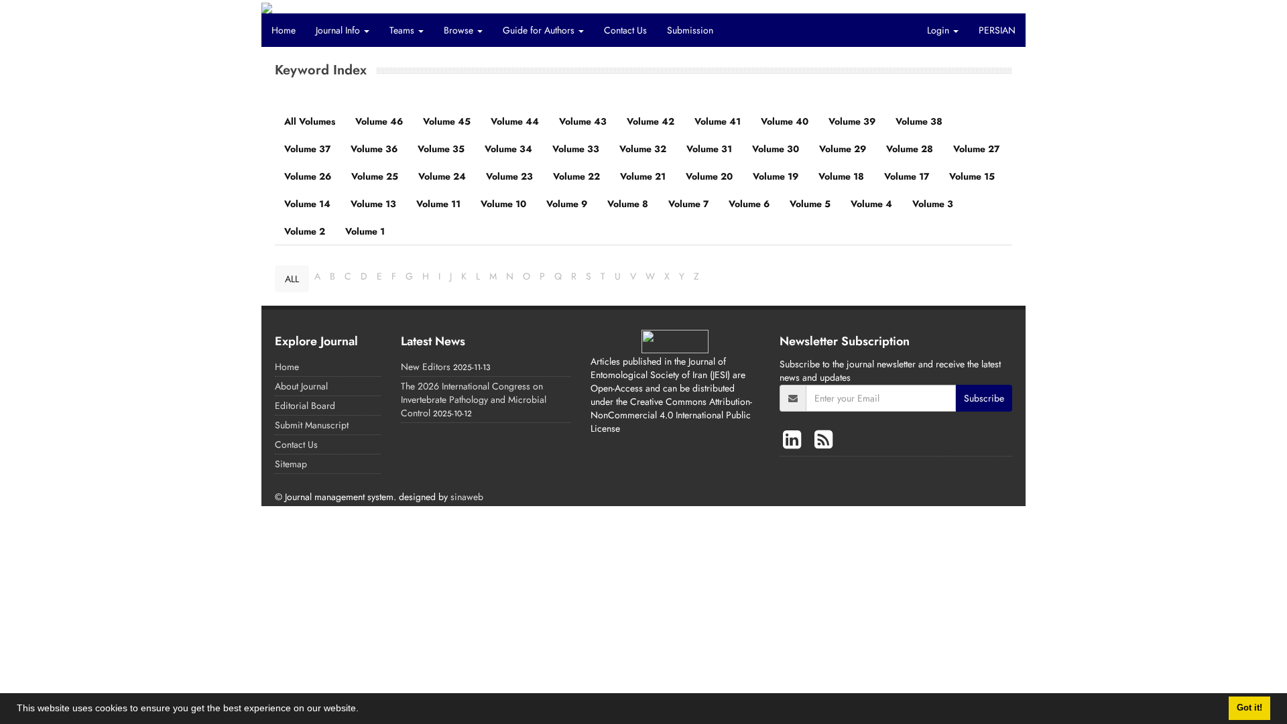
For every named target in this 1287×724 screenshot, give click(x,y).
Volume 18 (841, 176)
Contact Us (625, 30)
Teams (403, 30)
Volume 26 (307, 176)
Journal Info (339, 30)
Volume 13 (373, 203)
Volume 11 (438, 203)
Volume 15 (972, 176)
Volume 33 (575, 149)
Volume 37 (307, 149)
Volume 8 (627, 203)
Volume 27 (976, 149)
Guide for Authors (540, 30)
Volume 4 (871, 203)
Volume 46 (379, 121)
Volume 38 (919, 121)
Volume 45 (447, 121)
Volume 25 (374, 176)
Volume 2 (304, 231)
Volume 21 (643, 176)
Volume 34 (508, 149)
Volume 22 (576, 176)
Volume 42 (650, 121)
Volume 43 (583, 121)
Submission (690, 30)
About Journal (301, 386)
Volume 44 (515, 121)
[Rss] (823, 440)
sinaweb (466, 496)
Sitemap (291, 464)
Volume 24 (442, 176)
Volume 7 (688, 203)
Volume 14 (307, 203)
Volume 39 (852, 121)
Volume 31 (709, 149)
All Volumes (309, 121)
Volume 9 (566, 203)
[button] (363, 710)
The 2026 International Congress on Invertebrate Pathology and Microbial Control (473, 399)
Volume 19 (775, 176)
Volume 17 (906, 176)
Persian (997, 30)
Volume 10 (503, 203)
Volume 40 (784, 121)
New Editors (425, 366)
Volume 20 (709, 176)
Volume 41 (717, 121)
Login (939, 30)
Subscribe (984, 398)
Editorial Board (305, 405)
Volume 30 (775, 149)
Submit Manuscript (312, 425)
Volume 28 (909, 149)
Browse (460, 30)
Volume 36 (374, 149)
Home (283, 30)
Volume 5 (810, 203)
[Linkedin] (795, 440)
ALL (292, 279)
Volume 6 (749, 203)
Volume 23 (509, 176)
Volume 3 (932, 203)
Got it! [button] (1249, 708)
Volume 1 (365, 231)
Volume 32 (642, 149)
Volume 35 (441, 149)
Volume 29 (842, 149)
